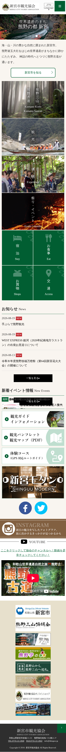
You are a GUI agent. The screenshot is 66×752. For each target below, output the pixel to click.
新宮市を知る (33, 72)
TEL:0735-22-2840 (16, 741)
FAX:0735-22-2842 (34, 741)
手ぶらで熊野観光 (13, 324)
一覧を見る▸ (33, 378)
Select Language (49, 6)
